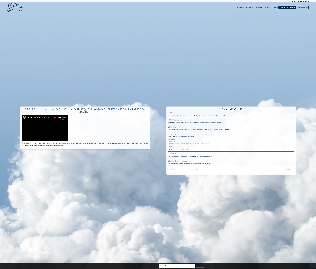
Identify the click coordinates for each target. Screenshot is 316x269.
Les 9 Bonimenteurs (186, 155)
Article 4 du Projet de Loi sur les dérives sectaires (181, 136)
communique (172, 114)
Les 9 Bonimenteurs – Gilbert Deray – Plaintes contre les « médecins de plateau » (189, 163)
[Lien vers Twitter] (298, 1)
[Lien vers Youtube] (301, 1)
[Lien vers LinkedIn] (303, 1)
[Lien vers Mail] (306, 1)
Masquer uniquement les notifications (184, 266)
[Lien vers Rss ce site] (308, 1)
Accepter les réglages (166, 266)
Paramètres (200, 266)
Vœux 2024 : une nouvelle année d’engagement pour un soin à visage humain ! (189, 143)
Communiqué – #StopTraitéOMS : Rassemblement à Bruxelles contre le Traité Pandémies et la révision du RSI (197, 115)
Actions (179, 155)
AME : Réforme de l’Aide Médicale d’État (178, 150)
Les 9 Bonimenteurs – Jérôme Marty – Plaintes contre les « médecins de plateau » (190, 156)
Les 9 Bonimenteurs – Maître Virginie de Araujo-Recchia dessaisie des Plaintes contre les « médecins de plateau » (198, 129)
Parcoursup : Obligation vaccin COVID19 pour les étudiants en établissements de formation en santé (194, 122)
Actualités (180, 114)
